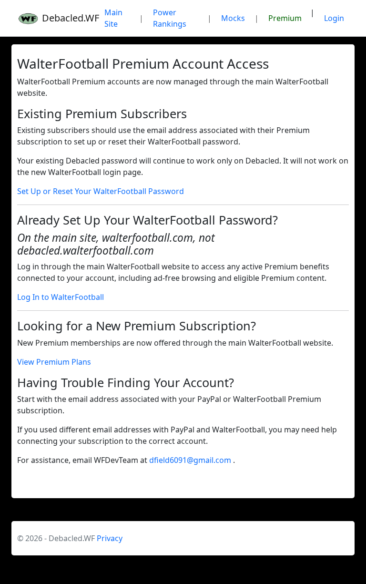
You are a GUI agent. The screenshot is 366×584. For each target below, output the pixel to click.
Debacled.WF (66, 17)
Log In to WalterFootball (60, 297)
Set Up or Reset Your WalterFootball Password (100, 191)
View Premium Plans (54, 362)
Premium (285, 18)
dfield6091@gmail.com (191, 460)
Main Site (113, 18)
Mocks (233, 18)
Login (334, 18)
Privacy (109, 538)
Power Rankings (169, 18)
